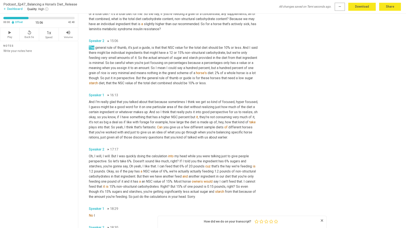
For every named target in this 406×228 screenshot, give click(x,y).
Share (390, 6)
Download (362, 6)
